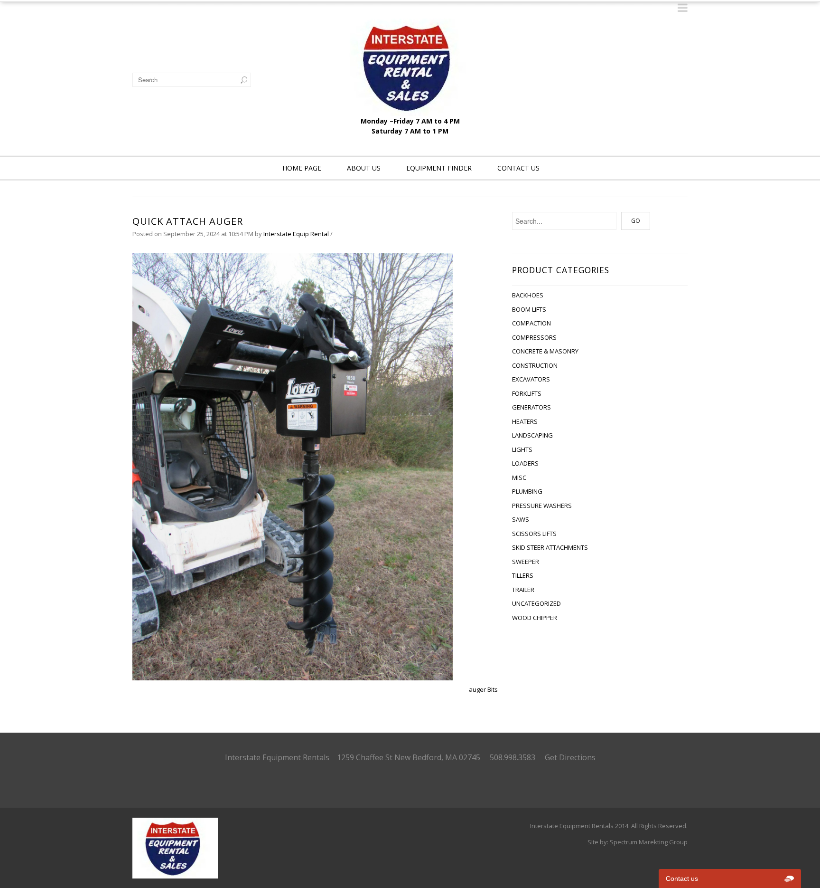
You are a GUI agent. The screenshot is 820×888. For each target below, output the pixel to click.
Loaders (525, 463)
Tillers (522, 575)
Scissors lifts (534, 533)
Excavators (531, 379)
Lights (522, 449)
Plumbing (527, 491)
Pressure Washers (542, 505)
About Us (364, 167)
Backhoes (527, 295)
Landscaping (532, 435)
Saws (520, 519)
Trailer (523, 589)
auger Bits (483, 689)
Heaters (525, 421)
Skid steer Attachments (550, 547)
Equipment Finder (439, 167)
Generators (531, 407)
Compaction (531, 323)
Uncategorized (536, 603)
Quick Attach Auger (187, 221)
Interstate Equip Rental (296, 233)
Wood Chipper (534, 617)
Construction (535, 365)
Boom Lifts (529, 309)
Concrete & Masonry (545, 351)
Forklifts (526, 393)
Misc (519, 477)
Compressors (534, 337)
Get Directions (570, 757)
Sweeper (525, 561)
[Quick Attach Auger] (292, 466)
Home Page (301, 167)
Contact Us (518, 167)
